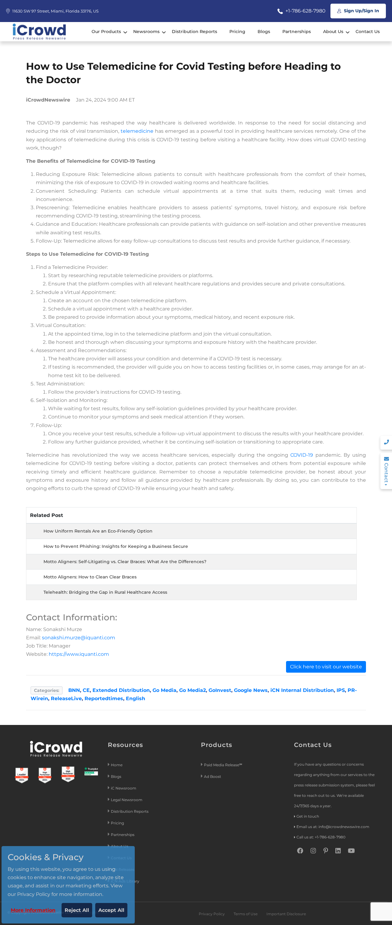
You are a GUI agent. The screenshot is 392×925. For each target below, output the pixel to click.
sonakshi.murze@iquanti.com (78, 638)
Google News (251, 690)
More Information (33, 910)
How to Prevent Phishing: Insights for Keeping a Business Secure (115, 546)
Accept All (111, 910)
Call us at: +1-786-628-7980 (320, 837)
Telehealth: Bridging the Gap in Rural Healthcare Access (105, 592)
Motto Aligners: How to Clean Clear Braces (90, 577)
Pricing (237, 31)
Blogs (264, 31)
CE (86, 690)
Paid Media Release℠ (223, 765)
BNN (74, 690)
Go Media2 (192, 690)
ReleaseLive (66, 698)
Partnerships (296, 31)
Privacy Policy (212, 914)
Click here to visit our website (326, 667)
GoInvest (220, 690)
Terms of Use (246, 914)
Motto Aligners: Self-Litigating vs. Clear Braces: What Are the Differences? (124, 561)
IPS (341, 690)
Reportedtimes (104, 698)
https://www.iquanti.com (79, 654)
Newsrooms (146, 31)
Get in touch (307, 816)
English (135, 698)
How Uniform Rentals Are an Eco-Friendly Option (98, 531)
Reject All (77, 910)
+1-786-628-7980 (305, 11)
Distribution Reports (194, 31)
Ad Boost (212, 776)
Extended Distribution (121, 690)
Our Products (106, 31)
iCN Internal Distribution (302, 690)
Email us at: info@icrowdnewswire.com (332, 826)
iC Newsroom (124, 788)
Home (117, 765)
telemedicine (137, 131)
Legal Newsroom (127, 799)
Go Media (164, 690)
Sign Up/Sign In (361, 10)
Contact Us (368, 31)
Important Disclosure (286, 914)
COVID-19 (301, 455)
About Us (333, 31)
